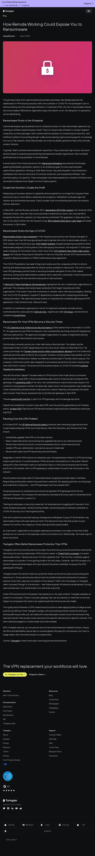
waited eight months (20, 399)
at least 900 (15, 409)
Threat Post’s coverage (68, 553)
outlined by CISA (23, 382)
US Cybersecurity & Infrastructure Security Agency (29, 327)
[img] (8, 11)
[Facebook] (8, 808)
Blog (5, 16)
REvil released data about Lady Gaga (64, 221)
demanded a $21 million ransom (59, 210)
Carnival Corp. (40, 312)
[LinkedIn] (12, 808)
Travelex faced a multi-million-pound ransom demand (48, 351)
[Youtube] (16, 808)
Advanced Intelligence (52, 163)
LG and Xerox (19, 315)
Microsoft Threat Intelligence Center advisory (25, 284)
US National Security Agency (35, 424)
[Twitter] (4, 808)
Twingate (15, 640)
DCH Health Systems (45, 244)
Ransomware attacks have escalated (19, 236)
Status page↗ (11, 840)
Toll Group (68, 312)
